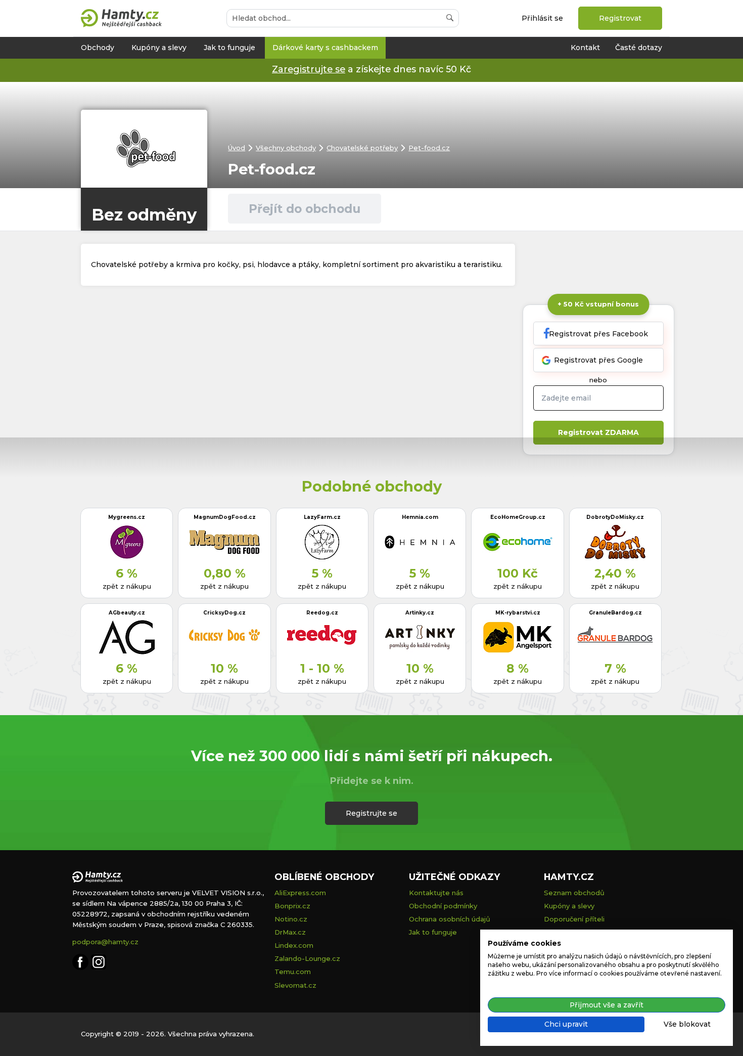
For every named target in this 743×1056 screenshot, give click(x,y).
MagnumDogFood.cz (225, 517)
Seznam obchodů (574, 893)
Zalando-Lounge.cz (307, 958)
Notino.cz (290, 919)
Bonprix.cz (292, 906)
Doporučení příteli (574, 919)
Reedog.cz (322, 612)
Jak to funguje (229, 47)
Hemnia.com (420, 517)
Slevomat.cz (295, 985)
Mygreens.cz (126, 517)
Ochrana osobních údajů (449, 919)
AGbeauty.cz (127, 612)
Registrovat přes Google (598, 360)
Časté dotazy (638, 47)
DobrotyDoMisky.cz (615, 517)
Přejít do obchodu (304, 208)
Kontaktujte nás (436, 893)
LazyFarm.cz (322, 517)
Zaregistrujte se (308, 69)
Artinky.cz (419, 612)
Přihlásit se (542, 18)
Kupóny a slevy (159, 47)
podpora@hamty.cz (105, 942)
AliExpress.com (300, 893)
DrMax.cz (290, 932)
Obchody (97, 47)
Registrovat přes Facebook (598, 333)
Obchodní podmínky (443, 906)
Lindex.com (293, 945)
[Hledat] (449, 18)
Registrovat (620, 18)
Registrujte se (371, 813)
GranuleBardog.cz (615, 612)
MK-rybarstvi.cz (517, 612)
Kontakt (585, 47)
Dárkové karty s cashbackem (325, 47)
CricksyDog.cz (224, 612)
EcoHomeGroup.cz (517, 517)
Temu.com (292, 971)
